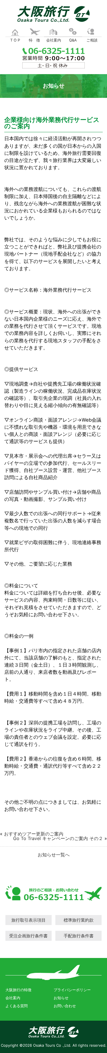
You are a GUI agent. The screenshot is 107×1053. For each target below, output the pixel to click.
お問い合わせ (65, 1005)
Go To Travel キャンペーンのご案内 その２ (58, 838)
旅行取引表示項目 (28, 920)
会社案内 (53, 40)
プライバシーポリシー (72, 989)
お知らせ (61, 997)
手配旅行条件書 (79, 936)
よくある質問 (16, 1005)
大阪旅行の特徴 (18, 989)
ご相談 (92, 40)
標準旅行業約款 (79, 920)
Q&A (73, 40)
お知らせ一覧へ (54, 855)
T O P (15, 40)
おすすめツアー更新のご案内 (33, 834)
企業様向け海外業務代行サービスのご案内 (52, 123)
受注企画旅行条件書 (28, 936)
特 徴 (34, 40)
